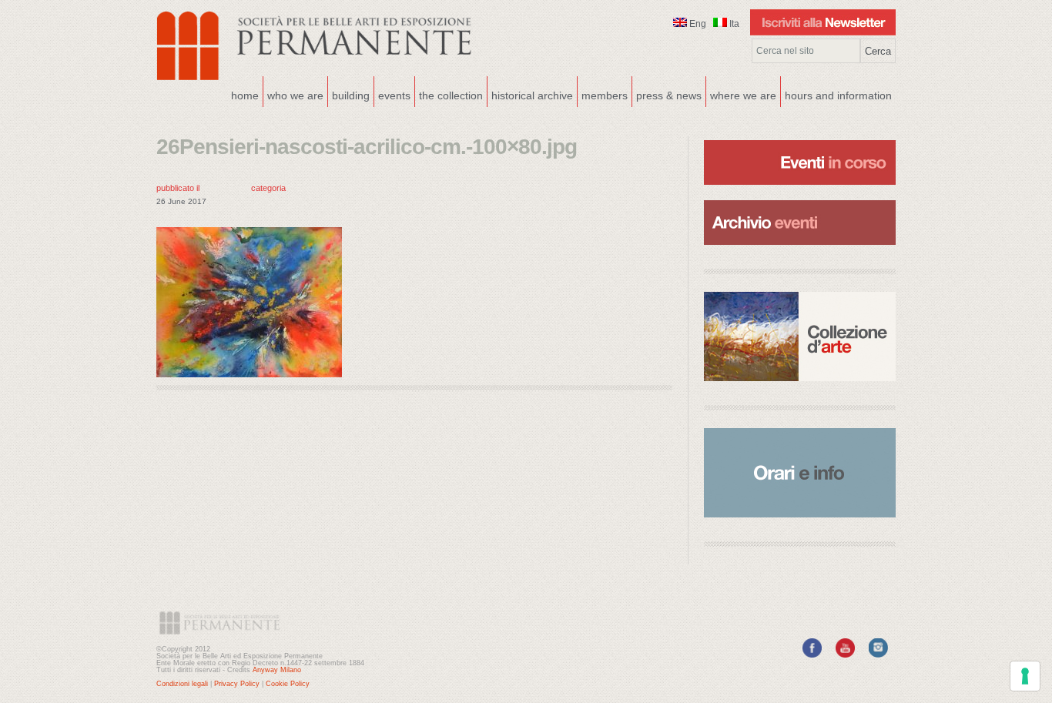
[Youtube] (845, 654)
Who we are (293, 94)
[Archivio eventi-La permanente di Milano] (800, 198)
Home (245, 95)
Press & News (669, 95)
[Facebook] (812, 654)
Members (604, 95)
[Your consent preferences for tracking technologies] (1025, 676)
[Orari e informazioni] (800, 472)
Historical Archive (532, 95)
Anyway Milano (277, 670)
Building (349, 94)
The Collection (451, 95)
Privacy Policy (237, 684)
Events (392, 94)
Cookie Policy (288, 684)
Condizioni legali (182, 684)
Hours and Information (838, 95)
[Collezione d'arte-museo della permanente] (800, 336)
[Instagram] (878, 654)
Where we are (741, 94)
